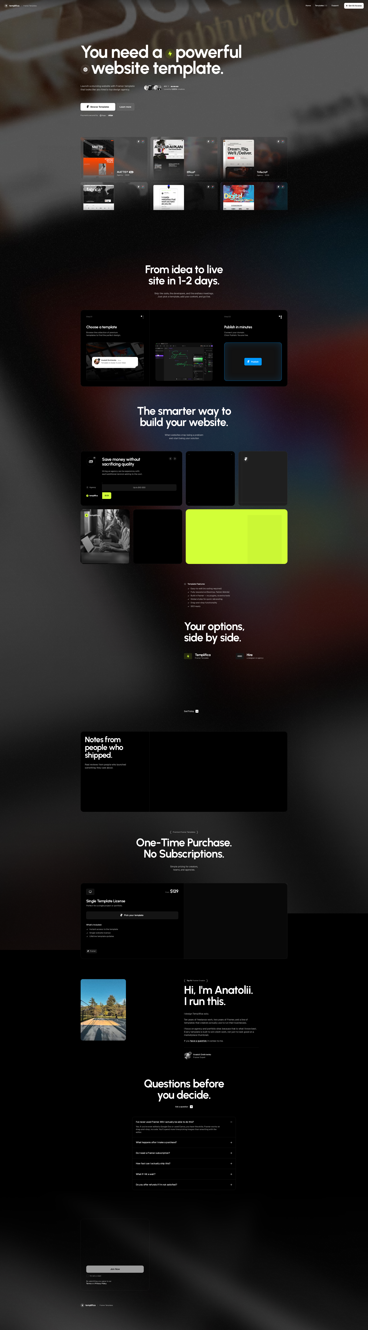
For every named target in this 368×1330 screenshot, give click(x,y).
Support (335, 5)
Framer (248, 498)
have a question (198, 1040)
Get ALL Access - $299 (236, 915)
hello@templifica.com (194, 1281)
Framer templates (226, 1281)
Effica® (182, 803)
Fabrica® (249, 803)
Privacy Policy (100, 1283)
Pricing (256, 1281)
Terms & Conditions (262, 1289)
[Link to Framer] (191, 1288)
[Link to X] (186, 1288)
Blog (220, 1289)
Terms (88, 1283)
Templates (319, 5)
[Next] (175, 458)
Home (308, 5)
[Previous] (170, 458)
